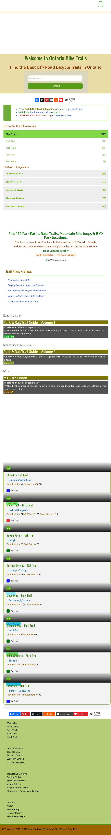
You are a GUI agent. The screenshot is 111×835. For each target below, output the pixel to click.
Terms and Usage (16, 816)
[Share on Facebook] (37, 100)
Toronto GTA (13, 751)
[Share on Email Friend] (51, 100)
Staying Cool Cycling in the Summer (26, 285)
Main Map (12, 723)
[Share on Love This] (61, 100)
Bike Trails (56, 134)
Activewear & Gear (62, 115)
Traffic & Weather (16, 780)
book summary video (41, 112)
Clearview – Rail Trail (18, 685)
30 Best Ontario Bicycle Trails (23, 301)
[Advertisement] (55, 33)
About (10, 805)
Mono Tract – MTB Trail (20, 505)
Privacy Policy (14, 812)
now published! (75, 109)
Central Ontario (56, 173)
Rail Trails (12, 733)
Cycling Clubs (14, 777)
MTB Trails (12, 726)
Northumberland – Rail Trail (22, 565)
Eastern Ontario (56, 189)
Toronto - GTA (56, 181)
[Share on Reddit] (56, 100)
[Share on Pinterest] (47, 100)
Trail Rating (13, 809)
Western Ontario (56, 198)
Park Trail (11, 141)
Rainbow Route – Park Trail (21, 655)
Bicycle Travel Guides (18, 787)
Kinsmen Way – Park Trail (21, 625)
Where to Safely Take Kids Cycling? (26, 296)
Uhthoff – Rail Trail (17, 475)
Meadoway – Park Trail (19, 595)
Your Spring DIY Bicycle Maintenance (27, 290)
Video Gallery (14, 784)
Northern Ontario (56, 206)
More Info (8, 336)
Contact (11, 802)
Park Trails (12, 730)
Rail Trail (10, 154)
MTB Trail (11, 147)
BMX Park (11, 161)
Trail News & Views (17, 773)
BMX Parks (12, 737)
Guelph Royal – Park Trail (20, 535)
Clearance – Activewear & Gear (23, 791)
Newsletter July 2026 (19, 279)
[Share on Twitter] (42, 100)
